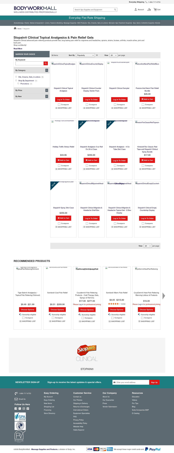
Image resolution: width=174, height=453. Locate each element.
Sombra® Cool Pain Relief (57, 292)
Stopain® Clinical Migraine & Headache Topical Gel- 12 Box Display (119, 210)
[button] (135, 9)
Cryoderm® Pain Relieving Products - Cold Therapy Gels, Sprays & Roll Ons (87, 295)
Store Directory (49, 413)
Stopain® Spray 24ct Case (63, 207)
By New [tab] (19, 96)
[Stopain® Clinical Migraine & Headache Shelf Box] (91, 193)
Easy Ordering (49, 400)
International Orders (80, 410)
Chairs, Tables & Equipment (34, 23)
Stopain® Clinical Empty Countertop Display (147, 208)
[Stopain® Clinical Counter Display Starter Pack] (91, 74)
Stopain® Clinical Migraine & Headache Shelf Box (91, 208)
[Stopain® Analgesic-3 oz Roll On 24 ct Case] (91, 132)
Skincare (112, 23)
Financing (47, 410)
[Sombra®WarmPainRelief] (117, 278)
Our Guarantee (108, 400)
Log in (81, 304)
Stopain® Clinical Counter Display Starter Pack (91, 89)
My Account (48, 396)
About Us (106, 396)
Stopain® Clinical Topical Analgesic (63, 89)
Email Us (22, 399)
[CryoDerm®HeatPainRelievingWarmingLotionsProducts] (146, 278)
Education (135, 396)
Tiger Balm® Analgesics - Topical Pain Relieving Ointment (27, 293)
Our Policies (77, 400)
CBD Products (82, 23)
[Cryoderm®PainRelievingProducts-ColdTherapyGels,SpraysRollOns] (87, 278)
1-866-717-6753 (154, 2)
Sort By (72, 55)
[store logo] (35, 9)
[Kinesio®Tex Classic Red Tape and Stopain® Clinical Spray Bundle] (147, 132)
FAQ (75, 416)
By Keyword (20, 60)
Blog (133, 406)
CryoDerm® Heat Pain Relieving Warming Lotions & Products (146, 293)
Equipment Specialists (81, 413)
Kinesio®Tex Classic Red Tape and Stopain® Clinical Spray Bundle (147, 149)
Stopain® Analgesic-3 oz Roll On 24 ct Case (91, 147)
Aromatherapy (19, 23)
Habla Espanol (78, 430)
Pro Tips (135, 403)
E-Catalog (135, 414)
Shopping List (49, 406)
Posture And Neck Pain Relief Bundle (147, 89)
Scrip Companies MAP (140, 410)
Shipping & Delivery (80, 403)
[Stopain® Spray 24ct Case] (63, 193)
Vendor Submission (110, 406)
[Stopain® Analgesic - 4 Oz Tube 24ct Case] (119, 132)
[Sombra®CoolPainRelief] (57, 278)
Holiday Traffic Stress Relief (63, 146)
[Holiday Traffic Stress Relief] (63, 132)
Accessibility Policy (80, 423)
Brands (157, 23)
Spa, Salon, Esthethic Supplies (143, 23)
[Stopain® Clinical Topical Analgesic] (63, 74)
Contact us (77, 396)
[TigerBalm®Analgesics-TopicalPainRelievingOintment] (27, 278)
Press (105, 403)
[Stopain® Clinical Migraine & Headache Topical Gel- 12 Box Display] (119, 193)
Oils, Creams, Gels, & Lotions (98, 23)
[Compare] (149, 9)
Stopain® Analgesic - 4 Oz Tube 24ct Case (119, 147)
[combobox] (95, 9)
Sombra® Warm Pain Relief (116, 292)
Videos (134, 400)
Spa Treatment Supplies (123, 23)
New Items (48, 403)
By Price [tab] (19, 90)
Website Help (78, 426)
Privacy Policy (78, 420)
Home (19, 29)
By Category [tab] (20, 70)
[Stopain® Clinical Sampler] (119, 74)
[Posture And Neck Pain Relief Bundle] (147, 74)
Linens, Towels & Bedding (54, 23)
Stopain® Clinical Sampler (119, 88)
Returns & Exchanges (81, 406)
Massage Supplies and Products (44, 449)
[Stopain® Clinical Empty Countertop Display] (147, 193)
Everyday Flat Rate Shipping (87, 18)
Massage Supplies (70, 23)
